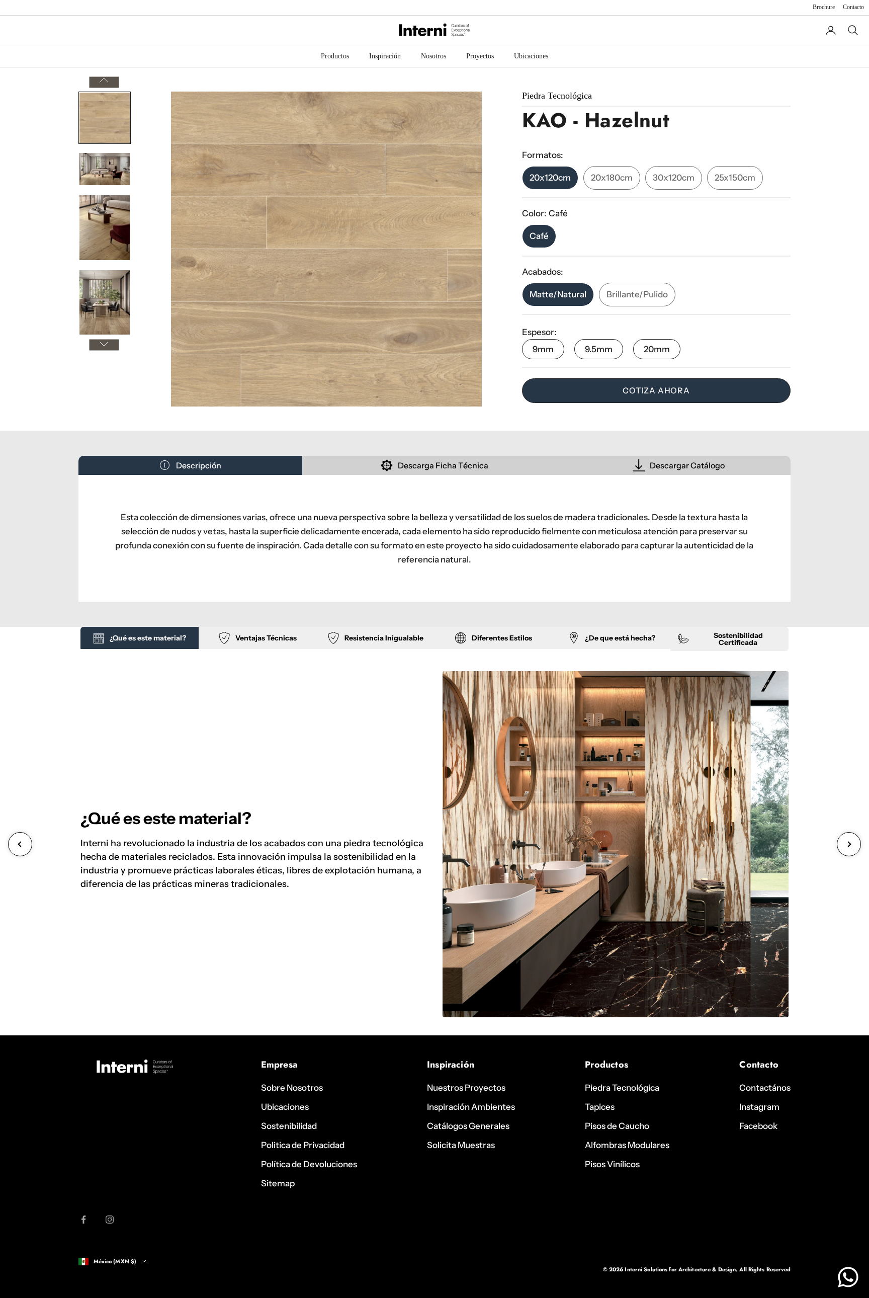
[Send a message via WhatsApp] (848, 1277)
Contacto (853, 7)
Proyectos (480, 56)
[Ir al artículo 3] (104, 227)
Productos (335, 56)
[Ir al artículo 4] (104, 302)
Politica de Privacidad (302, 1145)
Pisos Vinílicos (612, 1164)
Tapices (600, 1107)
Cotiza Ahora (656, 390)
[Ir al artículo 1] (104, 118)
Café (539, 236)
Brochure (824, 7)
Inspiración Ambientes (471, 1107)
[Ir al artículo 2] (104, 169)
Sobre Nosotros (292, 1088)
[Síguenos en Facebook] (83, 1219)
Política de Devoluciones (309, 1164)
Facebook (758, 1126)
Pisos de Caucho (617, 1126)
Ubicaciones (531, 56)
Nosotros (433, 56)
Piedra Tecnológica (622, 1088)
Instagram (759, 1107)
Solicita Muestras (461, 1145)
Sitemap (278, 1183)
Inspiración (385, 56)
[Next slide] (849, 844)
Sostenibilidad (289, 1126)
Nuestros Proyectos (466, 1088)
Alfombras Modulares (627, 1145)
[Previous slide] (20, 844)
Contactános (765, 1088)
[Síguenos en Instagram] (110, 1219)
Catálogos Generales (468, 1126)
